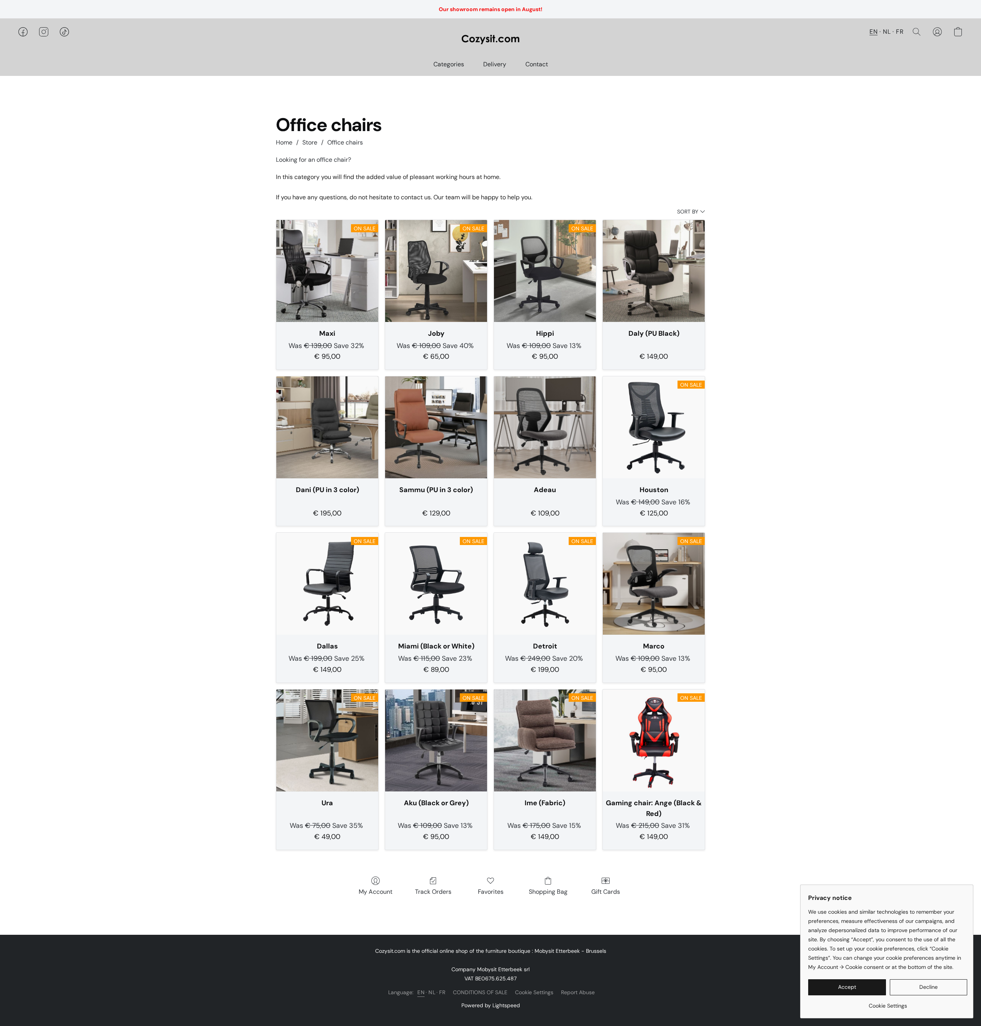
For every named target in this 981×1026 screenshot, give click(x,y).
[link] (887, 1002)
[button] (490, 39)
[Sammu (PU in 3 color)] (436, 427)
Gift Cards (605, 892)
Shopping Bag (548, 892)
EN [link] (421, 992)
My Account (375, 892)
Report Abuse (578, 992)
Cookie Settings (534, 992)
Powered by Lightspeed (490, 1005)
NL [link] (431, 992)
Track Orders (433, 892)
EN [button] (873, 32)
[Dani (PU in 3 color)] (327, 427)
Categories (448, 64)
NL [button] (887, 32)
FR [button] (900, 32)
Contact (536, 64)
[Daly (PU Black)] (654, 271)
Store (309, 142)
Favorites (491, 892)
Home (284, 142)
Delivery (494, 64)
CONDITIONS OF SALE (480, 992)
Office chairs (345, 142)
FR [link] (442, 992)
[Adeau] (545, 427)
